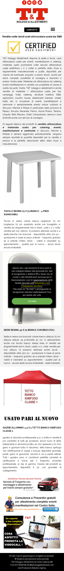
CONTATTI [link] (32, 29)
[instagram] (34, 2)
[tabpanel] (32, 101)
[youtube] (29, 2)
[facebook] (24, 2)
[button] (40, 1)
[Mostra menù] (53, 29)
